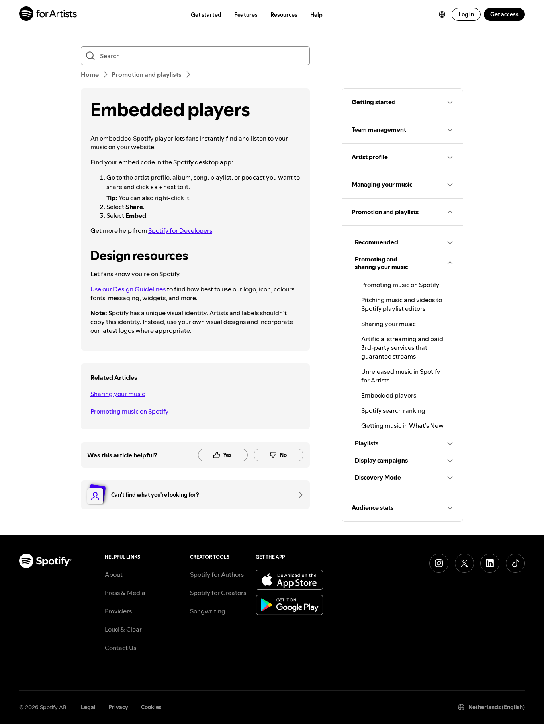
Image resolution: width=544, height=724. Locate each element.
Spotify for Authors (217, 574)
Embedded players (388, 395)
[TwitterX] (464, 563)
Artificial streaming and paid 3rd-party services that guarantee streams (402, 347)
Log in (466, 14)
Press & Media (125, 592)
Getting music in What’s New (402, 425)
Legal (88, 707)
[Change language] (442, 14)
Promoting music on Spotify (129, 411)
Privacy (118, 707)
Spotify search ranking (393, 410)
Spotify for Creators (218, 592)
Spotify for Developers (180, 230)
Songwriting (207, 611)
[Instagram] (438, 563)
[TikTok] (515, 563)
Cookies (151, 707)
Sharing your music (117, 393)
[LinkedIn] (489, 563)
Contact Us (120, 647)
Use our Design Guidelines (128, 289)
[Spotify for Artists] (48, 14)
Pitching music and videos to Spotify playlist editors (401, 304)
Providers (118, 611)
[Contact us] (297, 494)
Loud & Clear (123, 629)
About (114, 574)
